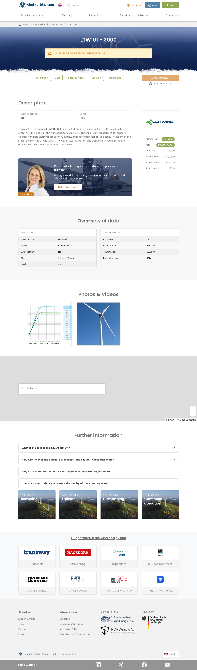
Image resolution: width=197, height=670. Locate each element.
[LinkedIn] (98, 664)
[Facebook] (144, 664)
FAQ (74, 653)
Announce (136, 5)
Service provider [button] (132, 15)
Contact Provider (160, 77)
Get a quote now (68, 187)
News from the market (72, 624)
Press (21, 634)
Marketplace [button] (31, 15)
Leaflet (171, 419)
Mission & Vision (26, 618)
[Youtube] (167, 664)
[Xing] (121, 664)
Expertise (64, 618)
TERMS (37, 653)
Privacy (45, 653)
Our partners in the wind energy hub (98, 538)
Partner (22, 629)
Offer (154, 5)
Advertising (65, 653)
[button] (60, 5)
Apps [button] (170, 15)
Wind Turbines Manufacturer (75, 634)
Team (21, 624)
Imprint (28, 653)
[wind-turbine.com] (20, 24)
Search (173, 5)
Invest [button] (93, 15)
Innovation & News (69, 629)
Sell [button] (64, 15)
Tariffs (54, 653)
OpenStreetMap (188, 419)
